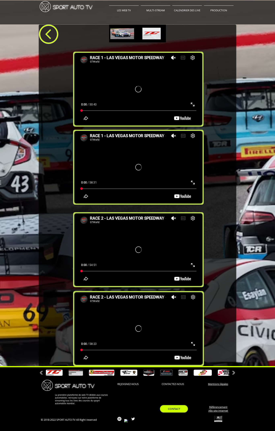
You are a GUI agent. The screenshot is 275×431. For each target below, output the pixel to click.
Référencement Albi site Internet (218, 408)
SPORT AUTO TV (72, 7)
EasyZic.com (168, 427)
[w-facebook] (126, 421)
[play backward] (42, 373)
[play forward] (232, 373)
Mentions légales (218, 384)
